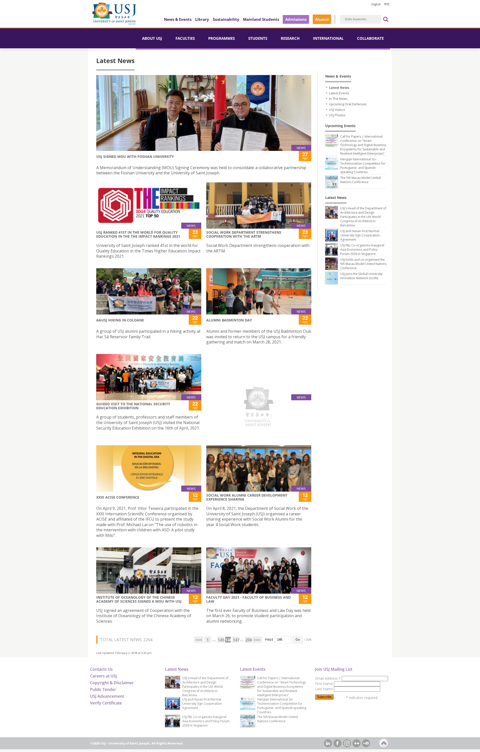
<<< (198, 640)
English (376, 4)
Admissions (295, 19)
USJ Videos (337, 109)
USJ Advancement (107, 696)
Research (290, 38)
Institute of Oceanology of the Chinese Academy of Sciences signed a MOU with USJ (139, 599)
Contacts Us (101, 669)
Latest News (339, 87)
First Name (324, 683)
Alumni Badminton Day (229, 320)
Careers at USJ (103, 676)
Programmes (221, 38)
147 (235, 640)
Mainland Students (261, 19)
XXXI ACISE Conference (117, 497)
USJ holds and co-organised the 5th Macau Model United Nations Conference (363, 263)
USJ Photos (337, 115)
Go (298, 639)
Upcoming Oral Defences (348, 104)
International (328, 38)
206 (248, 640)
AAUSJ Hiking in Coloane (120, 320)
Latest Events (339, 93)
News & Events (178, 19)
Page (269, 639)
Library (202, 19)
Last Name (324, 688)
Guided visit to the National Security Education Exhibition (133, 406)
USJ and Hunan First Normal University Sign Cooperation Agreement (360, 235)
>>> (257, 640)
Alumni (322, 19)
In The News (338, 98)
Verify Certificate (106, 703)
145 (221, 640)
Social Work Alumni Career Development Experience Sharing (246, 497)
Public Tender (103, 689)
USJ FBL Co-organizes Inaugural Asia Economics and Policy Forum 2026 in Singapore (362, 249)
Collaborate (370, 38)
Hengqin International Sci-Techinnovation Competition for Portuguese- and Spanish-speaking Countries (363, 165)
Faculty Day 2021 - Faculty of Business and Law (248, 599)
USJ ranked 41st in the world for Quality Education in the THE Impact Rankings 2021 (138, 234)
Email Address (328, 678)
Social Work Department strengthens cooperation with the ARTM (243, 234)
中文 (387, 4)
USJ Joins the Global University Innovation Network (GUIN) (361, 276)
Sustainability (226, 19)
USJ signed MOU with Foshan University (135, 156)
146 (228, 640)
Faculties (185, 38)
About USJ (152, 38)
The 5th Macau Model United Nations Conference (360, 180)
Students (257, 38)
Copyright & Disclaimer (112, 682)
